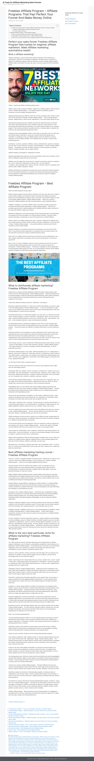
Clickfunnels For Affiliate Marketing (35, 742)
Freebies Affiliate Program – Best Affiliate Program (23, 32)
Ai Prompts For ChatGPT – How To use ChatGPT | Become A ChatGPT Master (30, 709)
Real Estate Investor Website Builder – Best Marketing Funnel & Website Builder (30, 726)
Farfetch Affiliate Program (48, 744)
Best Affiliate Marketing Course (35, 738)
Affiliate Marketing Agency (16, 736)
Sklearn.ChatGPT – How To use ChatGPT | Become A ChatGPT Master (28, 731)
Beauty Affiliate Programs (22, 738)
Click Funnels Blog (20, 741)
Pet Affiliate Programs (53, 748)
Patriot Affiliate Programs (31, 748)
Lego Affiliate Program (13, 747)
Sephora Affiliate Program (14, 750)
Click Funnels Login (39, 741)
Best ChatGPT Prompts (71, 21)
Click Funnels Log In (29, 741)
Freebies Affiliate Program (15, 702)
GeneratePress (63, 758)
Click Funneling (11, 741)
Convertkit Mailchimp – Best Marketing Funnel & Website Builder (24, 751)
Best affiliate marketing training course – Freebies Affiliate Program (28, 35)
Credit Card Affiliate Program (24, 744)
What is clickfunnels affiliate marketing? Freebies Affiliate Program (27, 34)
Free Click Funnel (21, 745)
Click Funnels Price (48, 741)
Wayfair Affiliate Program (51, 750)
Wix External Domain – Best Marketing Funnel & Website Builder (26, 728)
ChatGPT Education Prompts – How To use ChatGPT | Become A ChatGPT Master (31, 724)
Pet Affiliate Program (42, 748)
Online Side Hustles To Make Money (16, 748)
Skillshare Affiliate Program (27, 750)
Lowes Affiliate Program (24, 747)
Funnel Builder (29, 745)
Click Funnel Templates (52, 739)
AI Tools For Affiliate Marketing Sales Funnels (22, 2)
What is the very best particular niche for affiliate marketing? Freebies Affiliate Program (32, 37)
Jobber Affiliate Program (52, 745)
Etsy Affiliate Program (36, 744)
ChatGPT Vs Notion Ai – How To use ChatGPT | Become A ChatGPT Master (27, 753)
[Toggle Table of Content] (56, 26)
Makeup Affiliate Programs (50, 747)
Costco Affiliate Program (49, 742)
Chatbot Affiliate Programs (40, 739)
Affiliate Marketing (14, 735)
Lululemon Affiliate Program (37, 747)
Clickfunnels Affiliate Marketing (19, 742)
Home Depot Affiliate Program (39, 745)
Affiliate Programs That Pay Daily (47, 736)
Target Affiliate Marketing (39, 750)
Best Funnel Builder (70, 23)
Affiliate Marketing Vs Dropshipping (31, 736)
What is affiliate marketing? (20, 30)
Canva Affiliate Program (27, 739)
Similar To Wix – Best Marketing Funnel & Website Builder (24, 730)
